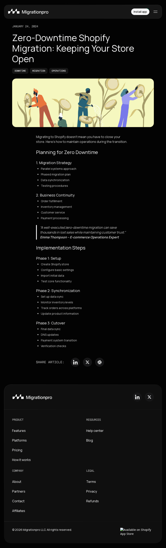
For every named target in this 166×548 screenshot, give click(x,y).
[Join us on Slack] (99, 362)
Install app (140, 12)
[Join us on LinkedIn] (75, 362)
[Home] (65, 11)
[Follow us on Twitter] (87, 362)
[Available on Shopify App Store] (137, 532)
